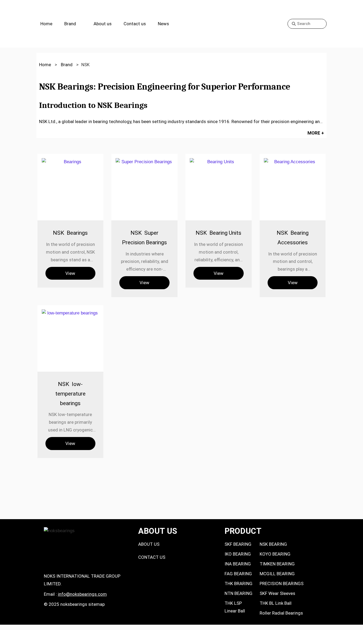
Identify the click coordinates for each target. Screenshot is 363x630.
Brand (70, 23)
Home (46, 23)
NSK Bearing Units (218, 233)
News (163, 23)
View (70, 273)
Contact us (135, 23)
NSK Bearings (70, 233)
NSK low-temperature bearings (70, 393)
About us (103, 23)
